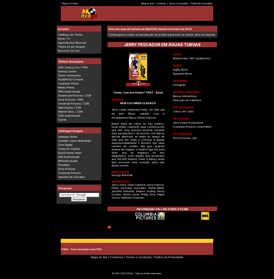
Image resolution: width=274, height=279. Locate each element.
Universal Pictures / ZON (73, 103)
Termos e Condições (178, 3)
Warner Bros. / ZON (70, 111)
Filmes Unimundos (69, 75)
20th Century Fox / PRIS (73, 67)
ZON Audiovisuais (69, 115)
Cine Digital (65, 144)
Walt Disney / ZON (69, 107)
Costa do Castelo (69, 148)
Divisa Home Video (70, 152)
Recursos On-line (69, 50)
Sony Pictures (66, 168)
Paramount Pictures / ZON (74, 95)
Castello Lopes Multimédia (74, 140)
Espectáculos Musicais (72, 42)
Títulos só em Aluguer (71, 46)
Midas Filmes (66, 87)
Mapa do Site (147, 3)
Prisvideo (64, 164)
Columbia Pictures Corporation (192, 126)
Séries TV (64, 38)
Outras (62, 119)
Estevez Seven (67, 71)
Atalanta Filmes (67, 136)
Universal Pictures (69, 172)
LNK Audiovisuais (69, 156)
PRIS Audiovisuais (69, 91)
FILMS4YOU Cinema (70, 79)
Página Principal (70, 3)
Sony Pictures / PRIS (70, 99)
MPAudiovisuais (68, 160)
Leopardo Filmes (68, 83)
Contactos (161, 3)
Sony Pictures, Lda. (185, 138)
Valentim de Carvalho (71, 176)
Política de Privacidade (201, 3)
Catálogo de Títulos (70, 34)
